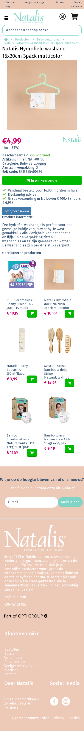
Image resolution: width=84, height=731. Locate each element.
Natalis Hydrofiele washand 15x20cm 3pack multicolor (41, 43)
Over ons (10, 2)
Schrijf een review (17, 211)
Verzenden (13, 658)
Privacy (58, 718)
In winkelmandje (43, 180)
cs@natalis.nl (15, 597)
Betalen (10, 654)
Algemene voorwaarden (30, 718)
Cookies (73, 718)
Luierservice (76, 6)
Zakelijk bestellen (18, 703)
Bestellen (11, 649)
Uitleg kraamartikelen (21, 699)
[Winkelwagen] (74, 16)
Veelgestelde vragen (35, 2)
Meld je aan (70, 502)
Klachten (11, 670)
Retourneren (14, 662)
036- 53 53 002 (15, 604)
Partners (60, 2)
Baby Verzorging (48, 39)
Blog (7, 6)
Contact (78, 2)
